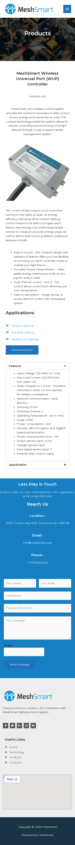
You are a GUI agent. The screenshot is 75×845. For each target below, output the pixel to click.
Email (8, 645)
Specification (18, 464)
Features (15, 366)
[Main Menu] (67, 9)
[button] (22, 350)
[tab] (37, 366)
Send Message (19, 664)
